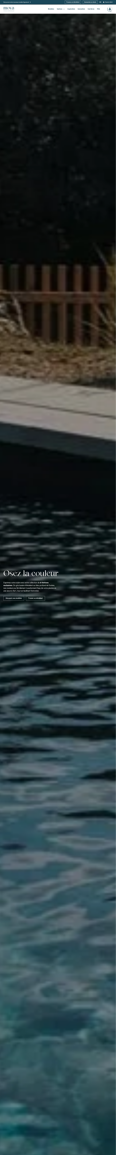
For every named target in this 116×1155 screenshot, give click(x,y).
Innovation (81, 9)
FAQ (98, 9)
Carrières (91, 9)
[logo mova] (8, 9)
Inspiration (71, 9)
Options (59, 9)
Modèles (51, 9)
